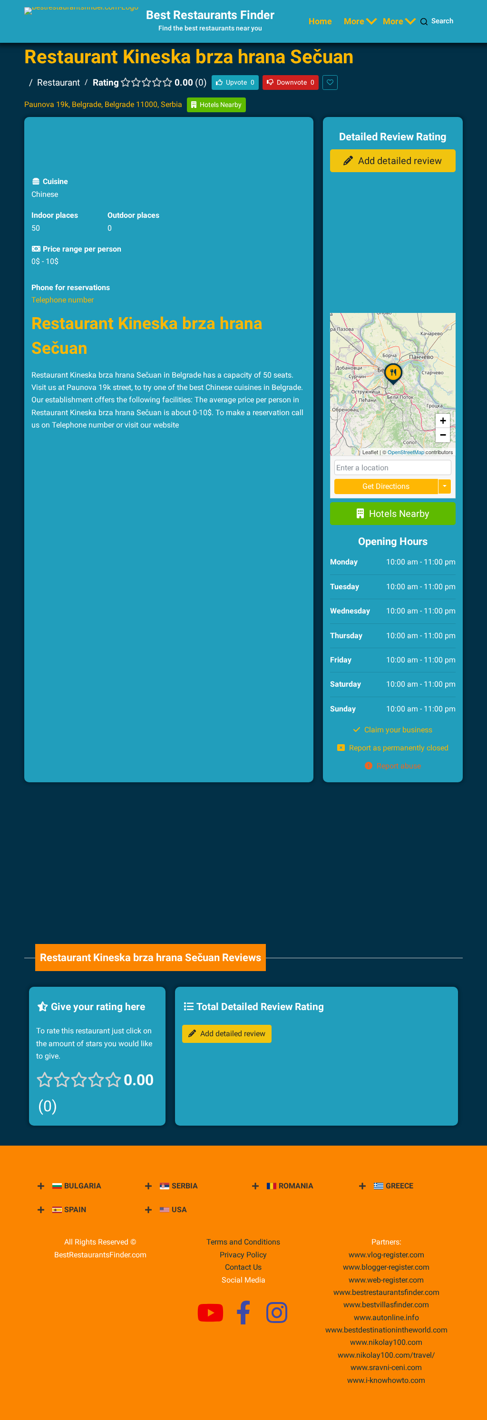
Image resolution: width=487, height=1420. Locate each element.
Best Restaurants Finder (210, 15)
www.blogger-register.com (386, 1267)
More (354, 21)
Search (442, 21)
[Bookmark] (330, 82)
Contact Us (243, 1267)
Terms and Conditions (243, 1241)
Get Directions (385, 486)
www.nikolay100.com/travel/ (386, 1355)
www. (386, 1317)
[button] (393, 384)
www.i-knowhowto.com (386, 1380)
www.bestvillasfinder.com (386, 1304)
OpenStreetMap (406, 452)
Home (320, 21)
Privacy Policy (243, 1254)
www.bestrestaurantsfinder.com (386, 1292)
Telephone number (62, 299)
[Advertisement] (204, 145)
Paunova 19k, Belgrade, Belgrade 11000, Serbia (103, 104)
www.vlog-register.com (386, 1254)
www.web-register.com (386, 1279)
